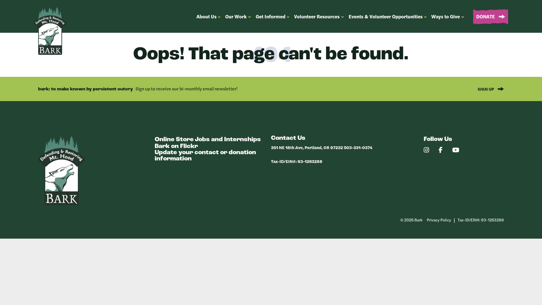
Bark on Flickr (176, 146)
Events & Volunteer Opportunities (386, 16)
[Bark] (61, 203)
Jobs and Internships (228, 139)
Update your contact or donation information (205, 155)
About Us (206, 16)
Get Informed (270, 16)
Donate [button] (486, 16)
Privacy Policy (439, 220)
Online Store (174, 139)
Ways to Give (445, 16)
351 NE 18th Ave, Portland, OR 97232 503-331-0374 (321, 147)
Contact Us (288, 138)
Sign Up (486, 89)
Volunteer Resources (317, 16)
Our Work (236, 16)
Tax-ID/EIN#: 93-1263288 (296, 161)
